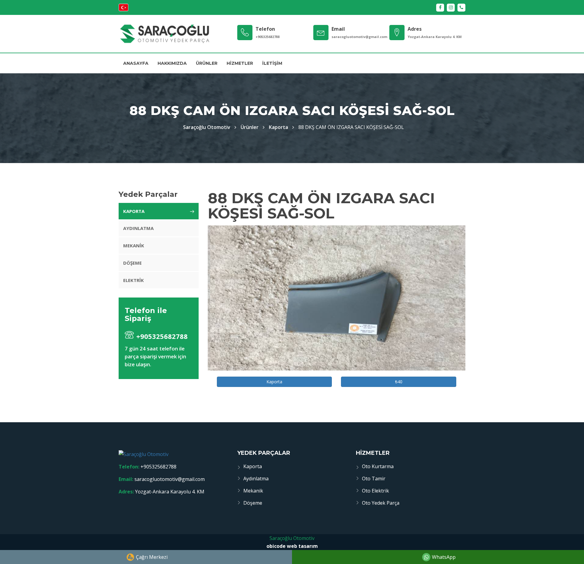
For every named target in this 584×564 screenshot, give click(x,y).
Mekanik (133, 245)
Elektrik (133, 280)
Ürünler (206, 63)
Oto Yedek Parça (380, 503)
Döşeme (132, 263)
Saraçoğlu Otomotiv (292, 538)
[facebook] (440, 8)
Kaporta (278, 127)
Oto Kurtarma (378, 466)
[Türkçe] (123, 9)
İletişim (272, 63)
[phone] (461, 8)
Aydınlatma (138, 228)
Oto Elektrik (375, 490)
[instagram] (451, 8)
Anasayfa (135, 63)
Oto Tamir (373, 478)
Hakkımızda (172, 63)
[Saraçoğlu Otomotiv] (164, 34)
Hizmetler (240, 63)
